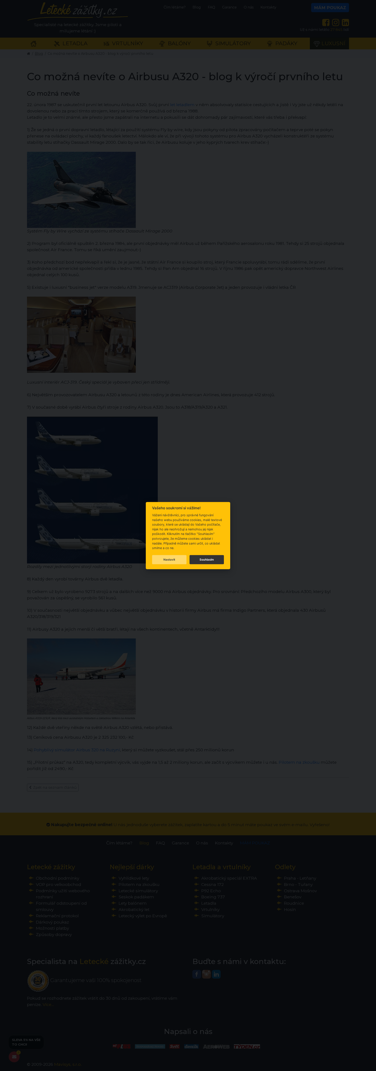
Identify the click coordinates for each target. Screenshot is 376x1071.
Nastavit (169, 559)
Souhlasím (207, 559)
